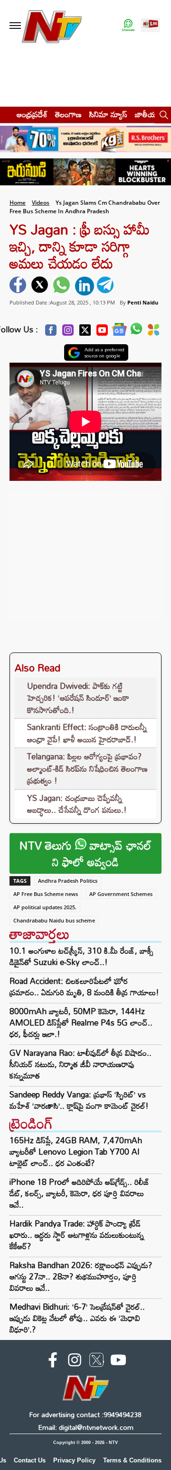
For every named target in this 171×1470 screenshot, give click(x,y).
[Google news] (119, 331)
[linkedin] (84, 286)
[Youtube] (102, 332)
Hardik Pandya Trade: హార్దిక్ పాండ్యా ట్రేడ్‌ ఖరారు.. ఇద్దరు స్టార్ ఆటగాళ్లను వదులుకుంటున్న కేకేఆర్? (77, 1235)
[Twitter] (85, 332)
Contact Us (30, 1460)
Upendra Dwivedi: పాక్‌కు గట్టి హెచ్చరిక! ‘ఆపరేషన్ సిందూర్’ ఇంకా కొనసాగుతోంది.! (78, 698)
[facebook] (19, 286)
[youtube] (118, 1361)
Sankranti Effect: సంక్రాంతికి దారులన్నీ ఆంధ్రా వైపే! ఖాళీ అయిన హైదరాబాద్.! (87, 733)
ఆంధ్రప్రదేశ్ (32, 114)
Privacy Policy (74, 1460)
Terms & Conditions (132, 1460)
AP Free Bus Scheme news (45, 893)
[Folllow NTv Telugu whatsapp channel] (128, 26)
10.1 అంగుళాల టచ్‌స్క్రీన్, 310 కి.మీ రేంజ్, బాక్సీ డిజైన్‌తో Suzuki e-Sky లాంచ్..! (81, 956)
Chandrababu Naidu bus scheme (54, 920)
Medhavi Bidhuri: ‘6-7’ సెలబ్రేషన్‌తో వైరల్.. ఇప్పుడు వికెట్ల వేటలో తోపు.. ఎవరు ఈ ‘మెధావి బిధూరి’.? (77, 1318)
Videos (40, 203)
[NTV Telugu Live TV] (151, 26)
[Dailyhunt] (154, 332)
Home (18, 203)
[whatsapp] (62, 286)
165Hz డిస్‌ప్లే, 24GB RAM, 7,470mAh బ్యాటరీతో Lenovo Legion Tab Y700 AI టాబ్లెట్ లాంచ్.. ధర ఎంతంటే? (76, 1151)
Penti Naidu (142, 302)
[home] (5, 114)
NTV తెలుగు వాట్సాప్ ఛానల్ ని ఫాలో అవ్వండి (85, 853)
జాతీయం (148, 114)
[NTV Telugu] (51, 26)
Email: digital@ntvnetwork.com (85, 1427)
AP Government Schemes (120, 893)
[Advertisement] (85, 551)
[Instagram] (68, 332)
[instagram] (74, 1361)
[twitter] (40, 286)
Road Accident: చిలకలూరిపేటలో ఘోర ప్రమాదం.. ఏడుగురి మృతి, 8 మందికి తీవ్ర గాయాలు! (84, 986)
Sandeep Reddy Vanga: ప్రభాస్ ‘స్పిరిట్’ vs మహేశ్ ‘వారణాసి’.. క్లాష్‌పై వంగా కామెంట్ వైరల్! (79, 1100)
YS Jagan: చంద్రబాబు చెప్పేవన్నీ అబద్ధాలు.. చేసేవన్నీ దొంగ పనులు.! (77, 804)
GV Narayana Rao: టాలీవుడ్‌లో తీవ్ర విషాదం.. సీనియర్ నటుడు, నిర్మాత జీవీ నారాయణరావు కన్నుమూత (81, 1064)
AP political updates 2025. (44, 907)
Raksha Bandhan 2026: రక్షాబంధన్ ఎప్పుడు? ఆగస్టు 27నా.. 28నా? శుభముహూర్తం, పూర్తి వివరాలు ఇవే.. (81, 1276)
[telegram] (106, 286)
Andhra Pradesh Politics (67, 880)
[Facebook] (51, 332)
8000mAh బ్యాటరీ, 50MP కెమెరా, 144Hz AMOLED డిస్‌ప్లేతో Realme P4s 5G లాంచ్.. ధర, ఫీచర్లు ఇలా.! (81, 1023)
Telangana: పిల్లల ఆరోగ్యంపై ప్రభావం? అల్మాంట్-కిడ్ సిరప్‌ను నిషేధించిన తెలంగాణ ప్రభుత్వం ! (87, 768)
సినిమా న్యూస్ (108, 114)
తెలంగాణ (68, 114)
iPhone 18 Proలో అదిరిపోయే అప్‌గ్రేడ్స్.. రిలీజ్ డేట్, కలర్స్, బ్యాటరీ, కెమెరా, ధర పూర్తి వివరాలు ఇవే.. (80, 1193)
